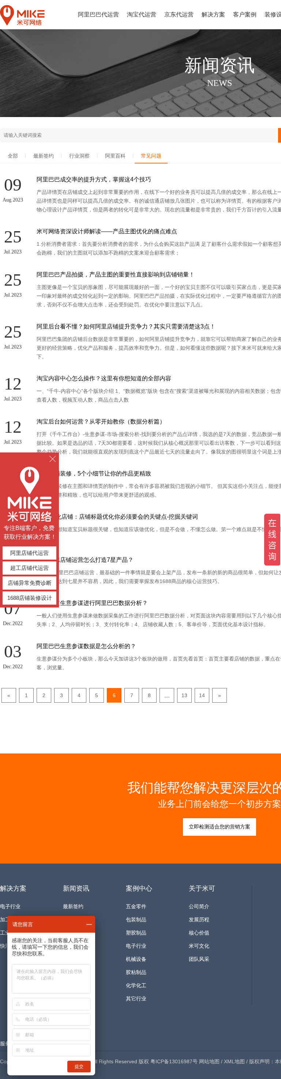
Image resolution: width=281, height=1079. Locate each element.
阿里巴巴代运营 (98, 14)
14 (202, 695)
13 (184, 695)
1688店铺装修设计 (29, 598)
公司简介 (199, 906)
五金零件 (136, 906)
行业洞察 (79, 156)
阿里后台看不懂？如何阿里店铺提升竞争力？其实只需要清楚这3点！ (126, 326)
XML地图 (234, 1061)
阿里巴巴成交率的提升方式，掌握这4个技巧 (94, 179)
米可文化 (199, 946)
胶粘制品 (136, 972)
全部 (13, 156)
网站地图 (209, 1061)
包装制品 (136, 919)
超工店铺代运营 (29, 568)
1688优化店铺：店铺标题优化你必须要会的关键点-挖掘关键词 (117, 517)
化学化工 (136, 985)
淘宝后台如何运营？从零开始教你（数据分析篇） (101, 421)
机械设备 (136, 959)
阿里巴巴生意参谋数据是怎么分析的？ (86, 646)
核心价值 (199, 933)
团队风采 (199, 959)
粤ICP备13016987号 (174, 1061)
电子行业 (10, 906)
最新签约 (43, 156)
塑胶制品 (136, 933)
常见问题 (151, 156)
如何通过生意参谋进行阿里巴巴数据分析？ (92, 603)
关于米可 (202, 888)
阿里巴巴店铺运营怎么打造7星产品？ (85, 560)
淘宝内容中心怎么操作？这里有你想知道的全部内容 (104, 378)
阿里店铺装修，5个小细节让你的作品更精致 (94, 473)
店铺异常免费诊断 (30, 583)
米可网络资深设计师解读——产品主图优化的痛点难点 (107, 231)
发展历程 (199, 919)
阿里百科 (115, 156)
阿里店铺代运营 (29, 553)
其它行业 (136, 998)
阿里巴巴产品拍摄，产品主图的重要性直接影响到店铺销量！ (116, 274)
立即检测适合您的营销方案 (219, 827)
